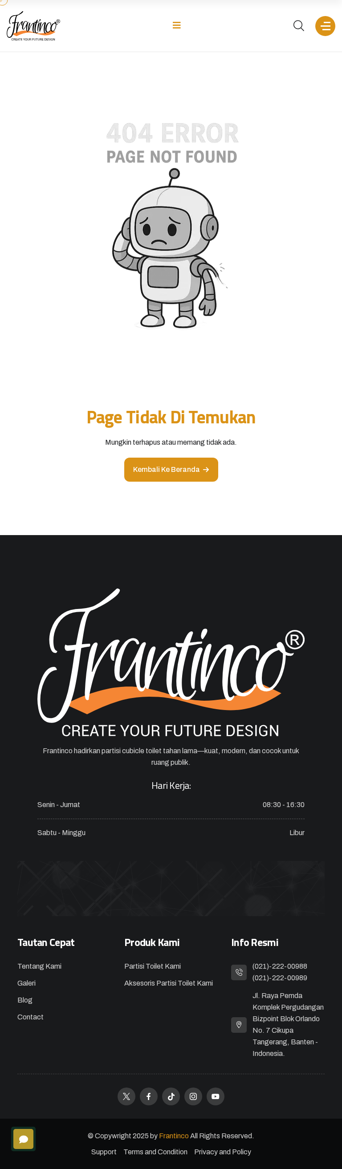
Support (104, 1152)
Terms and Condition (155, 1152)
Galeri (26, 983)
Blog (25, 1000)
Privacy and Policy (222, 1152)
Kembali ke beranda (166, 469)
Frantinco (174, 1136)
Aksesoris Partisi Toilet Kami (168, 983)
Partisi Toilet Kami (152, 966)
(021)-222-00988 (279, 966)
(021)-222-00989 (279, 978)
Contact (30, 1017)
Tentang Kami (39, 966)
